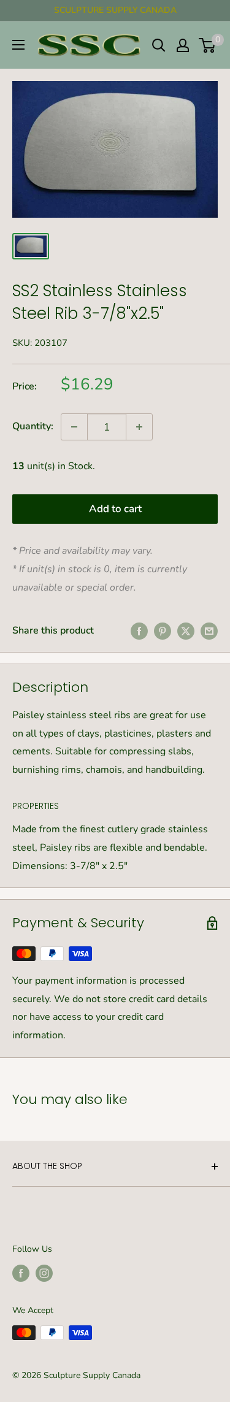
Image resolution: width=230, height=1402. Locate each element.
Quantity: (32, 426)
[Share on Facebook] (139, 631)
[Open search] (159, 45)
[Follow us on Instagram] (44, 1273)
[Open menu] (18, 45)
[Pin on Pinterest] (162, 631)
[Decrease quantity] (74, 427)
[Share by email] (209, 631)
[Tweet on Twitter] (185, 631)
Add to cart (115, 509)
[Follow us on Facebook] (20, 1273)
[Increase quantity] (139, 427)
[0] (207, 45)
